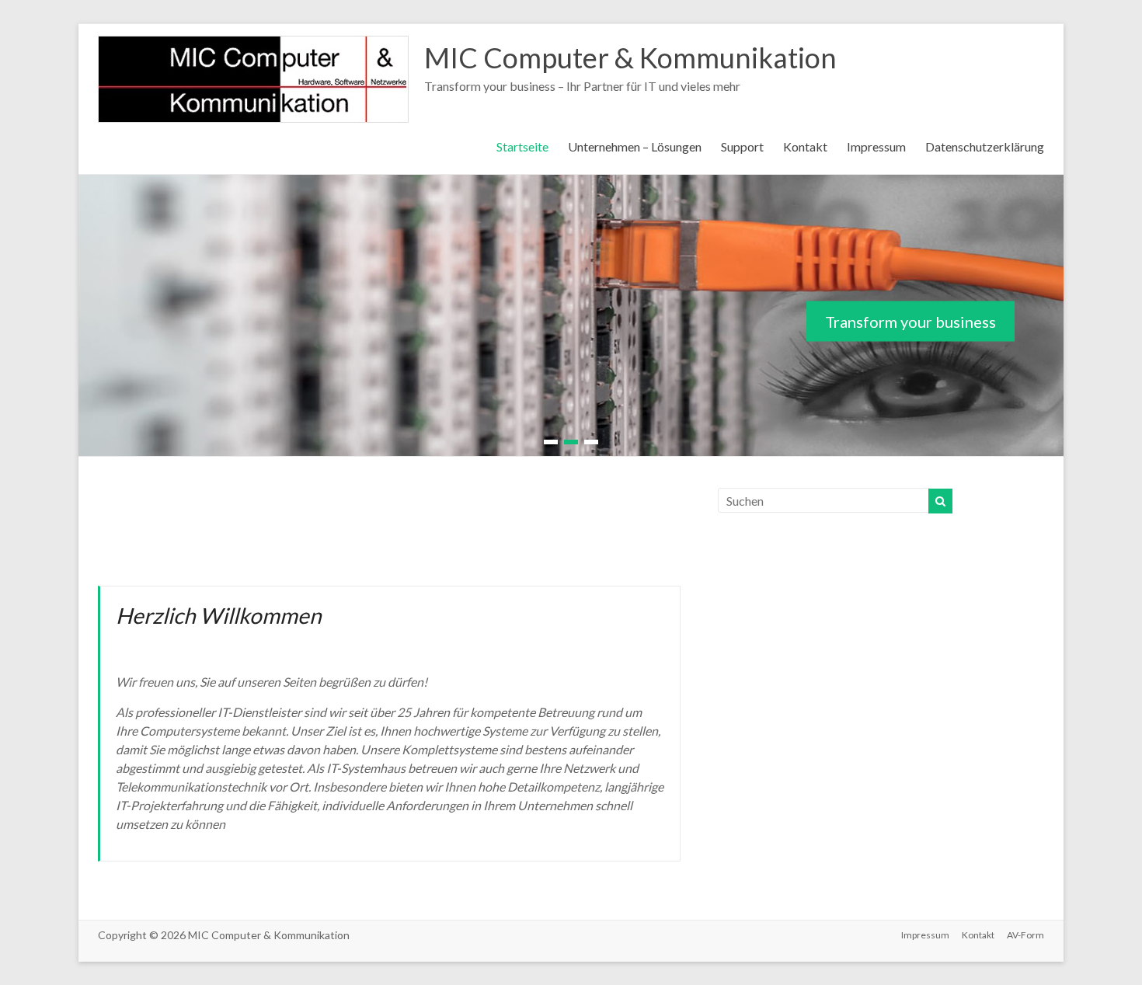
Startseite (522, 146)
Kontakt (805, 146)
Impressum (876, 146)
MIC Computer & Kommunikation (630, 57)
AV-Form (1025, 935)
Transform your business (910, 321)
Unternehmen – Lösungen (635, 146)
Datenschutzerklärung (984, 146)
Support (742, 146)
